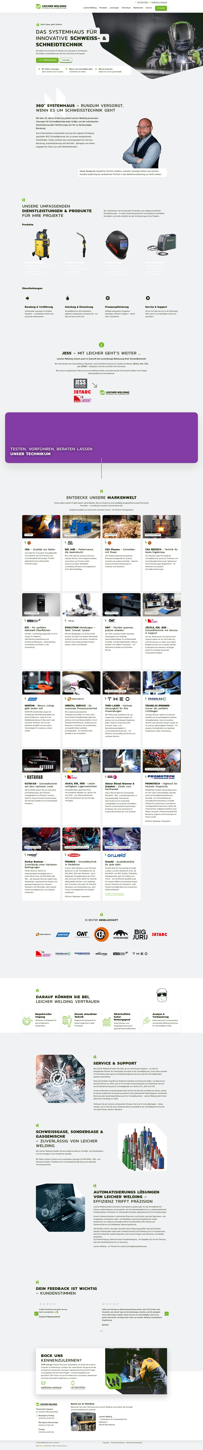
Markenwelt (138, 8)
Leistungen (114, 8)
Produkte (103, 8)
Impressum (106, 1443)
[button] (36, 1314)
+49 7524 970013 (142, 2)
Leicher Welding (90, 8)
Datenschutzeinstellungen (134, 1443)
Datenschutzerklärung (118, 1443)
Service (149, 8)
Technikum (126, 8)
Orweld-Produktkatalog (114, 894)
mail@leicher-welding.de (159, 2)
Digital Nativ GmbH (50, 1446)
